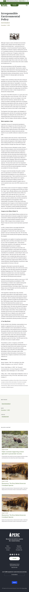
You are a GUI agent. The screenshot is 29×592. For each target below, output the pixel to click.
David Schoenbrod (5, 22)
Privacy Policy (24, 588)
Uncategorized (5, 416)
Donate (14, 558)
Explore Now (22, 0)
